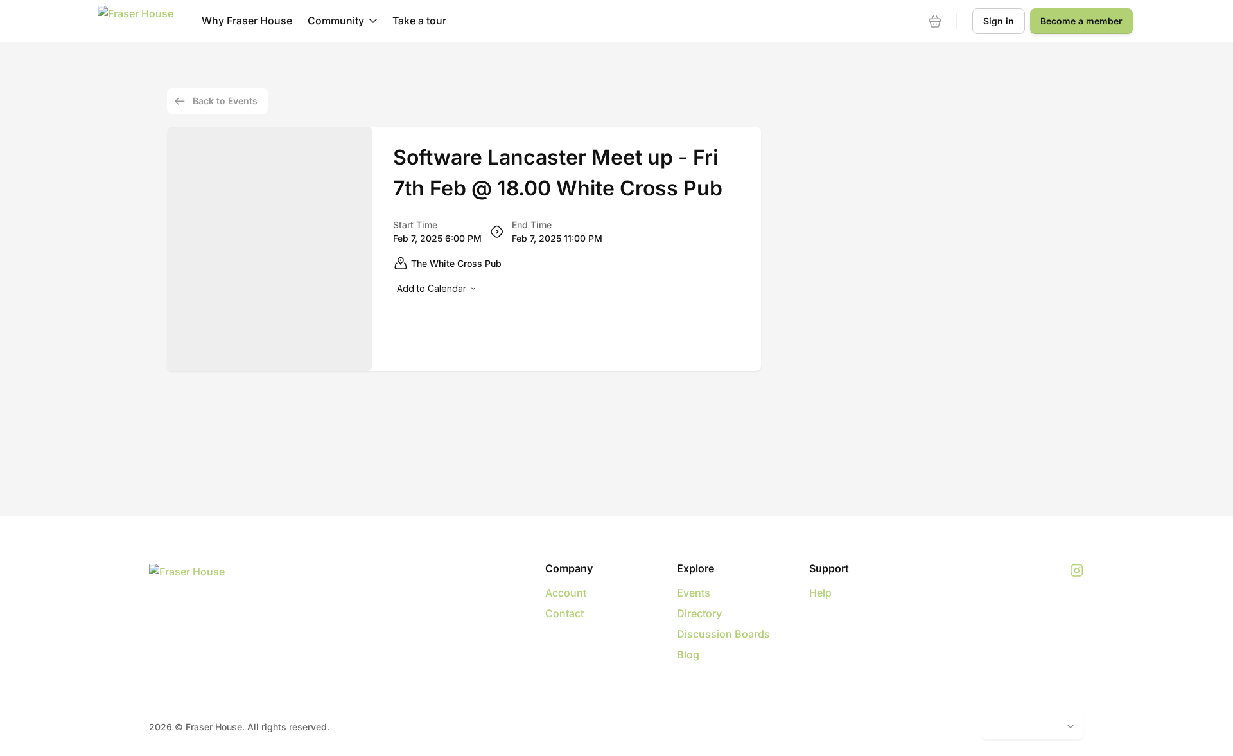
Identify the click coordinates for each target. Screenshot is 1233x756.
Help (820, 592)
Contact (564, 613)
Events (693, 592)
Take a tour (419, 20)
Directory (699, 613)
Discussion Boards (723, 633)
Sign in (998, 20)
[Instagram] (1076, 570)
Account (565, 592)
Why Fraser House (247, 20)
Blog (688, 654)
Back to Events (225, 100)
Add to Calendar (431, 288)
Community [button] (336, 20)
